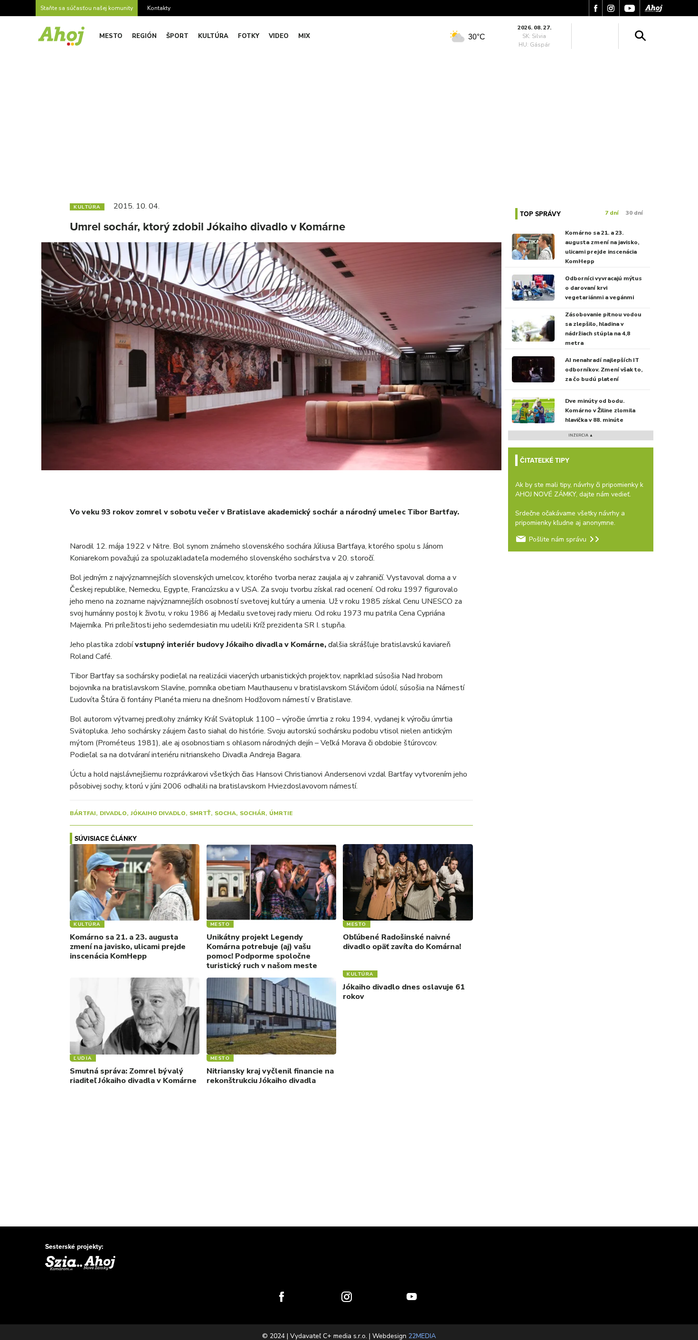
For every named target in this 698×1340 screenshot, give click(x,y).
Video (279, 36)
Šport (177, 36)
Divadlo (113, 813)
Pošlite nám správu (557, 539)
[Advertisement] (349, 122)
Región (144, 36)
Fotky (248, 36)
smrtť (200, 813)
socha (225, 813)
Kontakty (158, 8)
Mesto (111, 36)
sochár (252, 813)
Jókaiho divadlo (158, 813)
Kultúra (213, 36)
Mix (304, 36)
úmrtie (280, 813)
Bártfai (83, 813)
